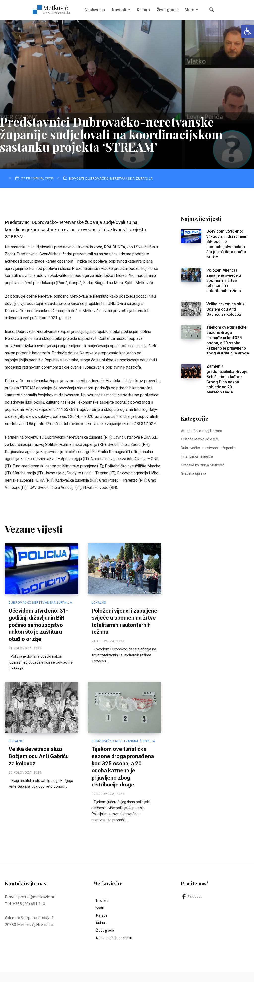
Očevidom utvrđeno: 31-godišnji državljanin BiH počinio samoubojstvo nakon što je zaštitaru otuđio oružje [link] (38, 625)
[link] (247, 31)
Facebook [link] (195, 896)
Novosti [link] (76, 178)
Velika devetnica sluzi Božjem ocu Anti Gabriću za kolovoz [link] (39, 756)
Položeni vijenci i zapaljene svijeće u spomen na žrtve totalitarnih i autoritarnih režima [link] (223, 280)
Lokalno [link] (99, 602)
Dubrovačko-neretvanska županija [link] (119, 178)
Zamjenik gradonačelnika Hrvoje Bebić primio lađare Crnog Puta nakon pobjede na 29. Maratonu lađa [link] (226, 379)
